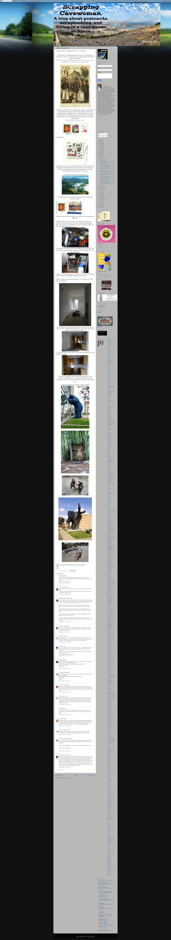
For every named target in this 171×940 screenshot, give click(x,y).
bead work (109, 715)
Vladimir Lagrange (111, 697)
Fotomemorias (102, 907)
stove (108, 434)
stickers (109, 850)
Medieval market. (111, 626)
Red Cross (109, 650)
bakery (108, 482)
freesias (109, 761)
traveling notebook (111, 510)
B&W (108, 349)
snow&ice (109, 368)
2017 (100, 157)
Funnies (109, 571)
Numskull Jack (110, 638)
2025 (100, 143)
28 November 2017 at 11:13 (65, 668)
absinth (108, 703)
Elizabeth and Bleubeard (62, 57)
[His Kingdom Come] (106, 276)
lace (108, 448)
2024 (100, 145)
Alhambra (109, 520)
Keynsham (109, 605)
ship (108, 831)
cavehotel (109, 723)
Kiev (108, 606)
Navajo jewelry (110, 633)
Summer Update (102, 917)
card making (110, 381)
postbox (109, 811)
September (102, 187)
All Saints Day (110, 522)
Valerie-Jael (61, 636)
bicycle (108, 716)
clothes (108, 732)
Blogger (93, 936)
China (108, 413)
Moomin (109, 631)
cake (108, 398)
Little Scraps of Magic (104, 882)
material (109, 790)
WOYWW (109, 344)
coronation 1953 (110, 739)
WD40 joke (109, 698)
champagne (109, 727)
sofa (108, 506)
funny (108, 370)
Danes (108, 454)
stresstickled (102, 903)
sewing (108, 432)
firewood (109, 494)
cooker (108, 735)
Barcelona (109, 533)
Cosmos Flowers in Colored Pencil (105, 880)
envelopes (109, 384)
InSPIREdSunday (111, 461)
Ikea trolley (109, 591)
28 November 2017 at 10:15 (65, 655)
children (109, 383)
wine (108, 871)
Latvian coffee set (111, 616)
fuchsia (108, 763)
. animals (109, 394)
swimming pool (110, 853)
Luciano (109, 619)
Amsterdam (109, 526)
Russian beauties (111, 657)
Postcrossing (110, 341)
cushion (109, 745)
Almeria (109, 525)
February (102, 199)
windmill (109, 870)
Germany (109, 356)
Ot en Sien (109, 467)
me (108, 403)
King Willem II (110, 608)
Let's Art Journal (62, 684)
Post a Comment (61, 769)
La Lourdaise (110, 613)
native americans (111, 796)
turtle (108, 408)
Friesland (109, 568)
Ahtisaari (109, 517)
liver (108, 787)
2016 (100, 203)
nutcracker (109, 799)
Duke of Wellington (109, 562)
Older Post (91, 775)
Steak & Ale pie (110, 681)
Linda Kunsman (62, 587)
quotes (108, 405)
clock (108, 731)
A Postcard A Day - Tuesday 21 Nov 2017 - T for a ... (107, 169)
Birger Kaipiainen (111, 536)
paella (108, 504)
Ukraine (109, 419)
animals (109, 477)
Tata (108, 686)
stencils (109, 848)
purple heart (110, 817)
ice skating (109, 780)
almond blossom (110, 475)
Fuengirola (109, 570)
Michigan (109, 628)
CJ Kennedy (61, 696)
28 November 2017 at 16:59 (65, 734)
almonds (109, 445)
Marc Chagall (110, 622)
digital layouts (110, 493)
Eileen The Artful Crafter (64, 738)
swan (108, 507)
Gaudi (108, 573)
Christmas (109, 440)
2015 (100, 205)
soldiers (109, 835)
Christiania (109, 545)
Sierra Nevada (110, 664)
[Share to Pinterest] (75, 570)
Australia (109, 437)
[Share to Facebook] (73, 570)
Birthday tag (101, 912)
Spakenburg (110, 669)
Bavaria (109, 534)
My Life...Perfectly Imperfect (105, 891)
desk (108, 426)
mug (108, 430)
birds (108, 486)
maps (108, 359)
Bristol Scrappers (103, 922)
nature (108, 501)
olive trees (109, 801)
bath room (109, 713)
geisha (108, 766)
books (108, 380)
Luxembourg (110, 621)
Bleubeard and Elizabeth (64, 598)
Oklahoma (109, 639)
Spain (108, 346)
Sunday (109, 443)
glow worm (109, 771)
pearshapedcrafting (63, 754)
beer (108, 485)
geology (109, 767)
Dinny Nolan (110, 557)
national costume (111, 390)
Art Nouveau (110, 530)
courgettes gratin (111, 740)
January (102, 201)
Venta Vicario (110, 472)
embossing (109, 750)
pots (108, 812)
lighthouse (109, 499)
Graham (109, 376)
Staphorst (109, 680)
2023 (100, 146)
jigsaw (108, 402)
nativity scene (110, 798)
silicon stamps (110, 406)
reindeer (109, 823)
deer (108, 491)
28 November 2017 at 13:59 (65, 704)
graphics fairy (110, 772)
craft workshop (110, 742)
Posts (100, 133)
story (108, 851)
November (102, 160)
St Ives (108, 672)
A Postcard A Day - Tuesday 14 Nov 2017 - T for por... (107, 174)
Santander (109, 660)
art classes (109, 480)
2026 (100, 141)
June (101, 192)
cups (108, 743)
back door (109, 707)
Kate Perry (109, 599)
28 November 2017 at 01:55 (65, 594)
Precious (109, 442)
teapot (108, 859)
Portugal (109, 646)
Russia (108, 354)
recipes (108, 451)
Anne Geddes (110, 528)
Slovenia (109, 666)
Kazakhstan (109, 603)
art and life (101, 911)
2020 (100, 152)
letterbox (109, 785)
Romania (109, 652)
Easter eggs (109, 563)
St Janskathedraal (111, 674)
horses (108, 775)
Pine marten (110, 642)
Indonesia (109, 594)
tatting (108, 856)
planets (108, 806)
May (101, 194)
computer (109, 734)
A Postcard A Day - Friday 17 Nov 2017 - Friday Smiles (107, 171)
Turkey (108, 691)
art (108, 397)
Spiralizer (109, 671)
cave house (109, 721)
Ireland (108, 462)
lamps (108, 783)
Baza (108, 453)
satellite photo (110, 827)
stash (108, 846)
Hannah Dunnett (110, 582)
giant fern (109, 769)
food (108, 348)
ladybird (109, 782)
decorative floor (110, 748)
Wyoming (109, 702)
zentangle (109, 392)
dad (108, 747)
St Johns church (110, 676)
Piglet (108, 641)
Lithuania (109, 617)
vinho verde (109, 865)
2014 (100, 207)
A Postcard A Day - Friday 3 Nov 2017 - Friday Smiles (106, 183)
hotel (108, 777)
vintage (108, 512)
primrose (109, 814)
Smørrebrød (110, 668)
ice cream (109, 779)
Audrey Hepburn (110, 531)
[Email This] (70, 570)
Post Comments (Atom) (66, 777)
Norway (109, 636)
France (108, 458)
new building (110, 372)
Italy (108, 389)
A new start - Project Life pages (105, 930)
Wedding (109, 700)
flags (108, 753)
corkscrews (109, 737)
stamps (108, 343)
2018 (100, 155)
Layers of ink (102, 879)
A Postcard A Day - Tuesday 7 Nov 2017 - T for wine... (107, 180)
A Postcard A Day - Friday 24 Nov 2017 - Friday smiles (107, 166)
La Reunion (109, 614)
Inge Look (109, 378)
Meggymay (61, 659)
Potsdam (109, 647)
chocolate (109, 729)
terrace (108, 509)
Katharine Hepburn (109, 601)
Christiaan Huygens (109, 543)
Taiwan (108, 395)
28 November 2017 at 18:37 (65, 750)
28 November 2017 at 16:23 (65, 725)
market (108, 788)
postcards (109, 340)
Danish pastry (110, 553)
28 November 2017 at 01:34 (65, 583)
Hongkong (109, 459)
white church (110, 868)
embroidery (109, 400)
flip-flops (109, 756)
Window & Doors (110, 421)
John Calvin (109, 595)
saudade (109, 828)
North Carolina (110, 634)
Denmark (109, 414)
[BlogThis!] (71, 570)
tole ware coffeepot (109, 862)
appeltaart (109, 705)
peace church (110, 804)
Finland (109, 373)
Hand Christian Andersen (110, 580)
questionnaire (110, 819)
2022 (100, 148)
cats (108, 365)
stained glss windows (109, 843)
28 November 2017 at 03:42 (65, 632)
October (102, 185)
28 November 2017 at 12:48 (65, 692)
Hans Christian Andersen (110, 585)
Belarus (109, 410)
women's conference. (109, 874)
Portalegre (109, 644)
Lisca (104, 84)
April (101, 196)
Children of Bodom (109, 540)
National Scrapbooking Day (104, 923)
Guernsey (109, 576)
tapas (108, 854)
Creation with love (103, 887)
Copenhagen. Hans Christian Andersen (110, 547)
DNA (108, 552)
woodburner (109, 514)
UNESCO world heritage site (110, 694)
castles (108, 490)
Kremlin (109, 611)
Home (75, 775)
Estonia (109, 456)
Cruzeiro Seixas (110, 550)
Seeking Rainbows (103, 895)
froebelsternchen (63, 672)
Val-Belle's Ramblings (104, 898)
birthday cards (110, 422)
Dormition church (111, 559)
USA (108, 367)
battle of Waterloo (111, 483)
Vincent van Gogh (111, 695)
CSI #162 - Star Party (103, 927)
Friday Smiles (110, 352)
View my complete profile (103, 115)
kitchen (108, 375)
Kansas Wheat (110, 597)
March (101, 197)
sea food (109, 830)
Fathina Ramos (110, 567)
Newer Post (59, 775)
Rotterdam (109, 418)
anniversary (109, 478)
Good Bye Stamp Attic (103, 920)
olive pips (109, 502)
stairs (108, 845)
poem (108, 809)
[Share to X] (72, 570)
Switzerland (109, 683)
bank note (109, 710)
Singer (108, 469)
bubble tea (109, 719)
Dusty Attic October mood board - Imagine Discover (105, 893)
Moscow (109, 466)
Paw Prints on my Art (103, 919)
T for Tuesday (110, 351)
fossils (108, 759)
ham (108, 774)
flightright (109, 755)
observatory (109, 450)
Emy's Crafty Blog (103, 929)
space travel (110, 836)
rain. (108, 822)
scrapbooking (110, 360)
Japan (108, 464)
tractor (108, 863)
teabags (109, 858)
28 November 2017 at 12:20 (65, 680)
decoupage (109, 424)
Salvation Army (110, 658)
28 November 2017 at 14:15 (65, 714)
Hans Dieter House (109, 587)
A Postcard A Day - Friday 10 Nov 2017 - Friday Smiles (107, 177)
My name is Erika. (63, 626)
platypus (109, 807)
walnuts (109, 867)
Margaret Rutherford (109, 625)
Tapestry (109, 685)
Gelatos (109, 575)
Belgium (109, 438)
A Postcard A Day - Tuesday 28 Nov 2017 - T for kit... (107, 163)
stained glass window (110, 840)
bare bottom (110, 711)
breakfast (109, 488)
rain (108, 820)
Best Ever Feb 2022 (103, 896)
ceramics (109, 724)
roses (108, 825)
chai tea (109, 726)
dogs (108, 427)
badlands (109, 708)
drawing (109, 429)
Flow (108, 416)
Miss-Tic (109, 630)
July (101, 190)
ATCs (108, 515)
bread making (110, 718)
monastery (109, 791)
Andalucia (109, 435)
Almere (108, 523)
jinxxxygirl (61, 718)
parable (109, 803)
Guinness (109, 578)
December (102, 159)
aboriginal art (110, 474)
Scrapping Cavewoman (65, 6)
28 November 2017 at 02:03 (65, 621)
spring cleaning (110, 838)
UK (108, 470)
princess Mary (110, 815)
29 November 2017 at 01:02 (65, 767)
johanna (61, 646)
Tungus (109, 689)
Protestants (109, 649)
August (101, 189)
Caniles (109, 362)
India (108, 592)
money (108, 793)
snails (108, 833)
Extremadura (110, 565)
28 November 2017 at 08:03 (65, 641)
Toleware (109, 688)
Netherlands (110, 364)
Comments (101, 136)
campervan (109, 446)
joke (108, 498)
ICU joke (109, 589)
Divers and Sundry (63, 729)
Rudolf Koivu (110, 654)
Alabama (109, 518)
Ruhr (108, 655)
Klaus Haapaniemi (111, 609)
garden (108, 764)
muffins (108, 795)
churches (109, 357)
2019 (100, 154)
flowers (108, 758)
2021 (100, 150)
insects (108, 496)
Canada (109, 411)
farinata (109, 751)
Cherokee (109, 538)
